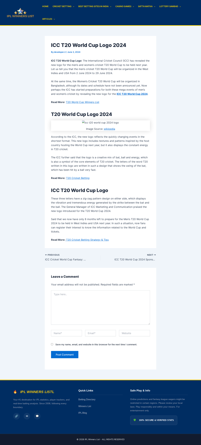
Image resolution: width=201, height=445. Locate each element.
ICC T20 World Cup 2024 (132, 93)
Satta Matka (145, 6)
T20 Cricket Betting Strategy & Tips (87, 239)
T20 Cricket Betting (78, 178)
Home (45, 6)
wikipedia (109, 128)
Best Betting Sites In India (93, 6)
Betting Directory (86, 399)
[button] (72, 6)
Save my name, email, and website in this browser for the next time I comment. (96, 344)
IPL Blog (82, 412)
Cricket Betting (62, 6)
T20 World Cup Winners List (82, 102)
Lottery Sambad (168, 6)
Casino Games (123, 6)
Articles (47, 19)
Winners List (84, 406)
